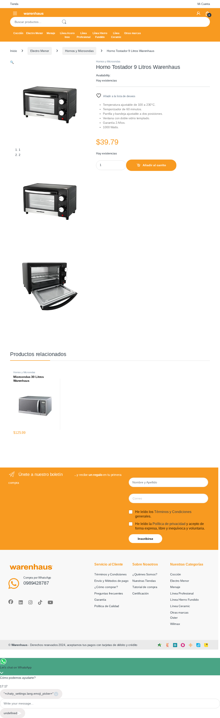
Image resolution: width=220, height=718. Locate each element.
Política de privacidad (169, 524)
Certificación (140, 593)
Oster (173, 617)
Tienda (14, 4)
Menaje (51, 33)
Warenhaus (19, 645)
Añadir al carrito (154, 165)
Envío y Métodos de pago (111, 580)
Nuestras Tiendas (144, 580)
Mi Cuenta (203, 4)
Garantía (100, 599)
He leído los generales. (163, 514)
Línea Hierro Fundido (100, 35)
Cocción (18, 33)
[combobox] (34, 22)
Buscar (64, 22)
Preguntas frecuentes (108, 593)
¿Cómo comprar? (106, 587)
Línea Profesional (83, 35)
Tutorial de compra (144, 587)
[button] (12, 62)
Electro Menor (34, 33)
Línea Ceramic (116, 35)
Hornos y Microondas (79, 51)
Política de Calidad (106, 606)
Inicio (13, 51)
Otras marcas (132, 33)
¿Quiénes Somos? (144, 574)
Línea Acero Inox (67, 35)
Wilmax (175, 624)
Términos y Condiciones (172, 512)
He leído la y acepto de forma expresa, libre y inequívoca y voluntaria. (170, 526)
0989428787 (36, 583)
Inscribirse (145, 538)
